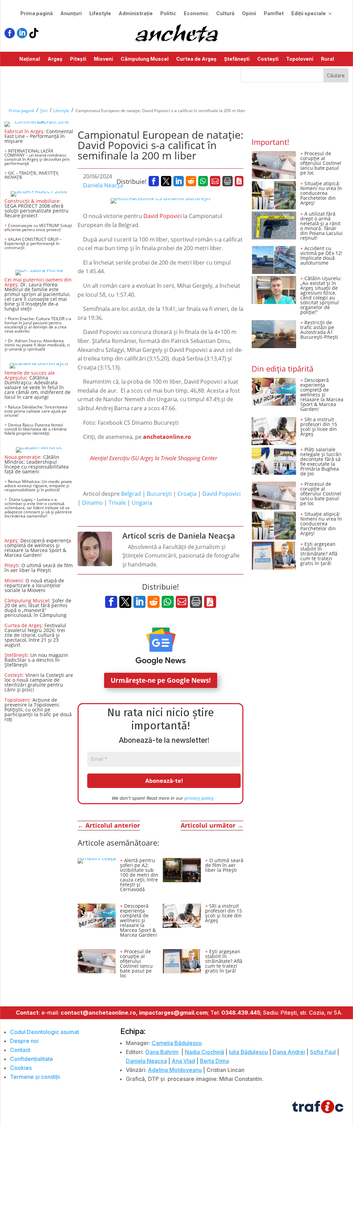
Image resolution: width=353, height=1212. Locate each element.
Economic (196, 13)
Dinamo (92, 502)
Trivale (117, 502)
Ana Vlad (183, 1060)
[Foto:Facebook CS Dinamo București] (160, 201)
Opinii (249, 13)
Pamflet (274, 13)
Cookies (21, 1067)
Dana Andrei (289, 1051)
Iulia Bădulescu (248, 1051)
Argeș (55, 59)
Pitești (78, 59)
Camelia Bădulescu (177, 1042)
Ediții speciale (308, 13)
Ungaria (142, 502)
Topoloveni (299, 59)
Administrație (136, 13)
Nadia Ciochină (204, 1051)
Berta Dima (214, 1060)
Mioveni (103, 59)
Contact (20, 1049)
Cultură (225, 13)
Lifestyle (100, 13)
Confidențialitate (31, 1058)
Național (29, 59)
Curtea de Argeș (196, 59)
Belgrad (131, 493)
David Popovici (162, 216)
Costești (268, 59)
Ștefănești (237, 59)
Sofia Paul (323, 1051)
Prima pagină (36, 13)
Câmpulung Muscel (145, 59)
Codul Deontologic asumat (44, 1031)
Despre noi (24, 1040)
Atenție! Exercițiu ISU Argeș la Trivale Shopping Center (153, 458)
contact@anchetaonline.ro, (99, 1012)
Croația (187, 493)
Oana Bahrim (162, 1051)
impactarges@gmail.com (173, 1012)
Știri (44, 111)
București (159, 493)
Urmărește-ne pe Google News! (161, 680)
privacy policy (199, 798)
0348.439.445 (240, 1012)
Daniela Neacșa (103, 185)
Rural (327, 59)
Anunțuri (71, 13)
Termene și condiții (35, 1076)
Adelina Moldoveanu (175, 1069)
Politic (168, 13)
